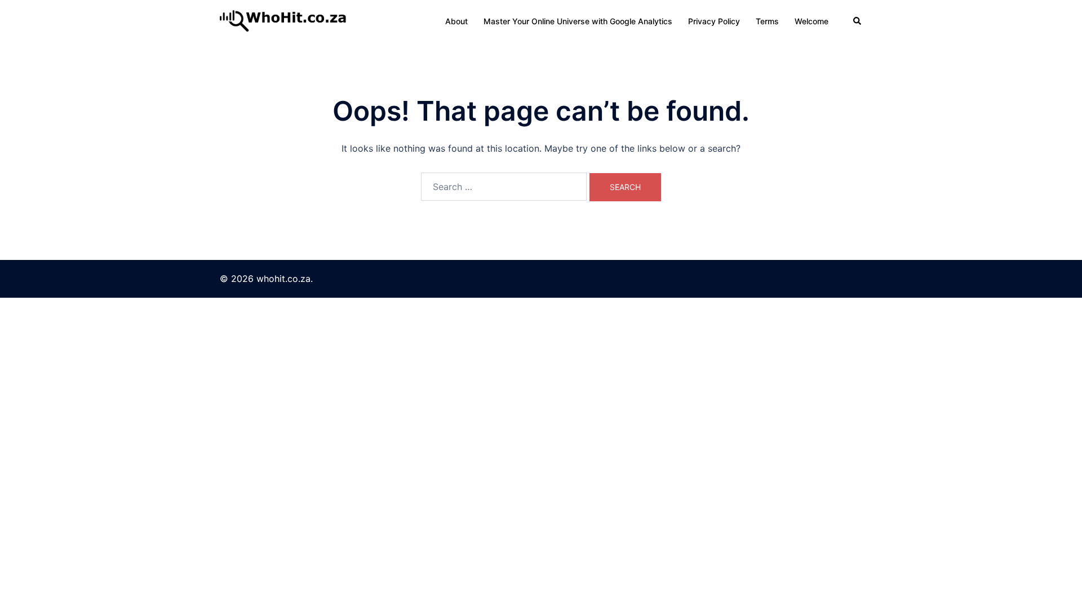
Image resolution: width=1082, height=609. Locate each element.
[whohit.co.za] (284, 20)
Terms (767, 21)
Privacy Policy (714, 21)
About (456, 21)
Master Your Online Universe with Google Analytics (578, 21)
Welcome (811, 21)
